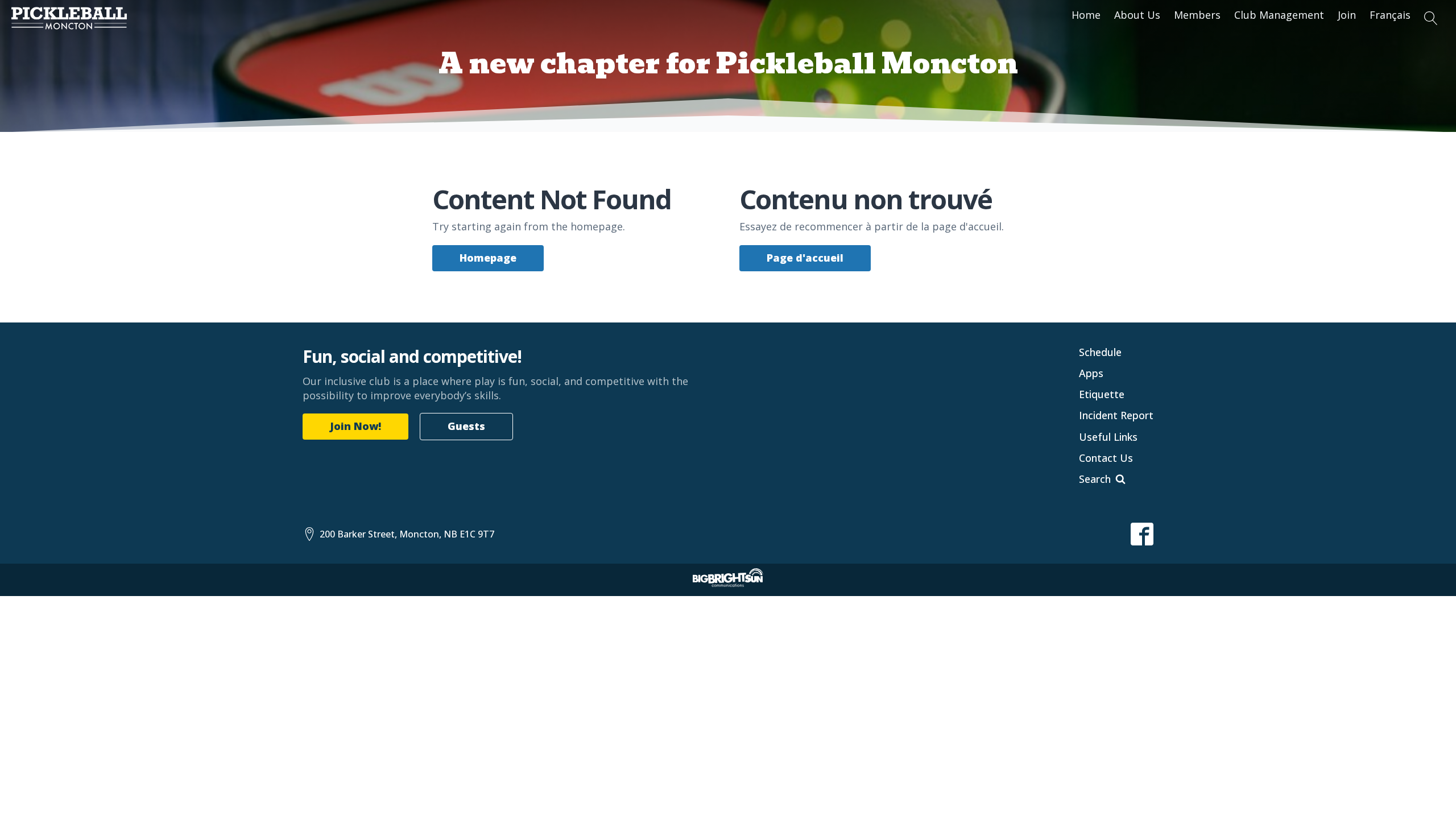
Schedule (1100, 352)
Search (1095, 479)
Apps (1091, 373)
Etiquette (1101, 394)
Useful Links (1108, 437)
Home (1086, 15)
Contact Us (1106, 458)
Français (1390, 15)
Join (1347, 15)
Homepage (488, 257)
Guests (466, 426)
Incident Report (1116, 415)
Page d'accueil (805, 257)
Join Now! (355, 426)
